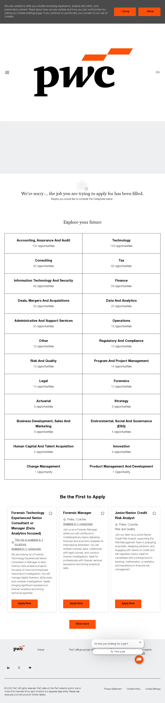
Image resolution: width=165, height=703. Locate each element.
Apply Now (28, 603)
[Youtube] (30, 667)
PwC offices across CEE (82, 650)
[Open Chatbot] (139, 659)
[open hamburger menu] (7, 72)
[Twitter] (19, 667)
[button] (82, 624)
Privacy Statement (113, 689)
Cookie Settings (153, 689)
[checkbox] (51, 513)
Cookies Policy (133, 689)
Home (41, 650)
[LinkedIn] (8, 667)
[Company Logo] (83, 72)
